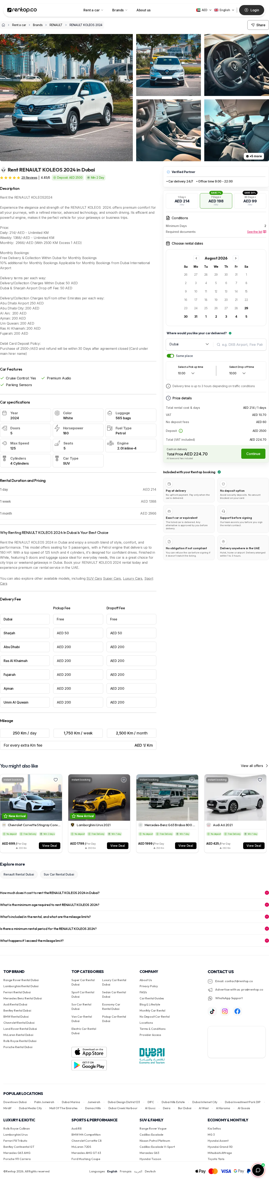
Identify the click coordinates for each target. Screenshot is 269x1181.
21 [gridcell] (236, 299)
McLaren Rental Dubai (18, 1035)
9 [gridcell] (186, 291)
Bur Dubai (184, 1108)
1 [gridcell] (246, 274)
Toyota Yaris (216, 1159)
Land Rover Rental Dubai (20, 1029)
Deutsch (150, 1171)
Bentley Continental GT (18, 1147)
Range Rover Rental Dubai (21, 980)
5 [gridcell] (216, 283)
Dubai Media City (30, 1108)
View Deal (49, 845)
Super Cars (112, 578)
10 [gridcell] (195, 291)
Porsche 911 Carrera (17, 1159)
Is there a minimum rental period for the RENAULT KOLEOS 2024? (48, 929)
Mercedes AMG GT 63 (86, 1153)
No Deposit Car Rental (155, 1016)
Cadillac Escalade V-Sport (157, 1147)
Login (255, 10)
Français (126, 1171)
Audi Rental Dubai (15, 1004)
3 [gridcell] (196, 283)
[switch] (170, 356)
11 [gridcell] (206, 291)
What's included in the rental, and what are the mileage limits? (45, 917)
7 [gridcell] (236, 283)
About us (143, 10)
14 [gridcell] (236, 291)
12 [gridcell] (216, 291)
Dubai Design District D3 (124, 1102)
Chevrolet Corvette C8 (86, 1141)
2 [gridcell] (186, 283)
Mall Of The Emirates (63, 1108)
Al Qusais (244, 1108)
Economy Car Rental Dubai (111, 1007)
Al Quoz (150, 1108)
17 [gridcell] (195, 299)
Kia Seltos (214, 1128)
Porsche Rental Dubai (17, 1047)
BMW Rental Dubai (15, 1016)
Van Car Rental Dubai (81, 1019)
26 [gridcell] (186, 274)
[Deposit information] (181, 431)
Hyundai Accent (218, 1141)
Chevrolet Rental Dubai (18, 1023)
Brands (118, 10)
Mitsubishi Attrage (220, 1153)
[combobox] (189, 344)
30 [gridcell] (226, 274)
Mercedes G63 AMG (16, 1153)
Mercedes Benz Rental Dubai (22, 998)
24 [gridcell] (196, 308)
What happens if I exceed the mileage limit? (32, 941)
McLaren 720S (81, 1147)
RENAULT (56, 25)
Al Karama (223, 1108)
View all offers (252, 766)
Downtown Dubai (15, 1102)
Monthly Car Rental (152, 1010)
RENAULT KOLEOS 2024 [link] (86, 25)
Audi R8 (76, 1128)
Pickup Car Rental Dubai (114, 1019)
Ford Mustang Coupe (85, 1159)
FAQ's (143, 992)
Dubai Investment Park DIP (243, 1102)
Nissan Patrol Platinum (155, 1141)
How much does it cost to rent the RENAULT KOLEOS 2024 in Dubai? (50, 893)
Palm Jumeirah (44, 1102)
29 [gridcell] (216, 274)
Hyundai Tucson (150, 1159)
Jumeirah (94, 1102)
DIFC (151, 1102)
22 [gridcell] (246, 299)
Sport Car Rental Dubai (82, 994)
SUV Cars (94, 578)
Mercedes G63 (149, 1153)
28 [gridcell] (206, 274)
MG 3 (211, 1134)
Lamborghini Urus (15, 1134)
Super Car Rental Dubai (82, 982)
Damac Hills (93, 1108)
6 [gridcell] (226, 283)
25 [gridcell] (206, 308)
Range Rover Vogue (153, 1128)
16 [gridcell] (185, 299)
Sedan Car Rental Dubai (114, 994)
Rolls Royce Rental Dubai (19, 1041)
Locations (146, 1023)
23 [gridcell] (185, 308)
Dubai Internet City (204, 1102)
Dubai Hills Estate (173, 1102)
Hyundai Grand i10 (220, 1147)
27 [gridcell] (196, 274)
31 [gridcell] (236, 274)
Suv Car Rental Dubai (59, 874)
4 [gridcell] (206, 283)
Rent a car (91, 10)
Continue (253, 454)
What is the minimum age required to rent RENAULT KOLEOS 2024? (49, 905)
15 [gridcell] (246, 291)
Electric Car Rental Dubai (83, 1031)
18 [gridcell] (205, 299)
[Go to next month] (236, 258)
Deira (166, 1108)
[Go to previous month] (196, 258)
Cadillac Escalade (151, 1134)
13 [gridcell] (226, 291)
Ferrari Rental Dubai (17, 992)
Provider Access (150, 1035)
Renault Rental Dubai (19, 874)
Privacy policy (149, 986)
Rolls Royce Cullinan (16, 1128)
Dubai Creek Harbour (122, 1108)
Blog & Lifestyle (150, 1004)
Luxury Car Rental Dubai (114, 982)
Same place (184, 356)
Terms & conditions (153, 1029)
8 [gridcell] (246, 283)
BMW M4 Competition (86, 1134)
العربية (138, 1171)
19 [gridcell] (216, 299)
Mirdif (7, 1108)
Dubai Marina (71, 1102)
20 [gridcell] (226, 299)
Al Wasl (203, 1108)
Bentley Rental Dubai (17, 1010)
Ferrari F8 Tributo (15, 1141)
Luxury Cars (132, 578)
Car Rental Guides (152, 998)
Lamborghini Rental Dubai (20, 986)
